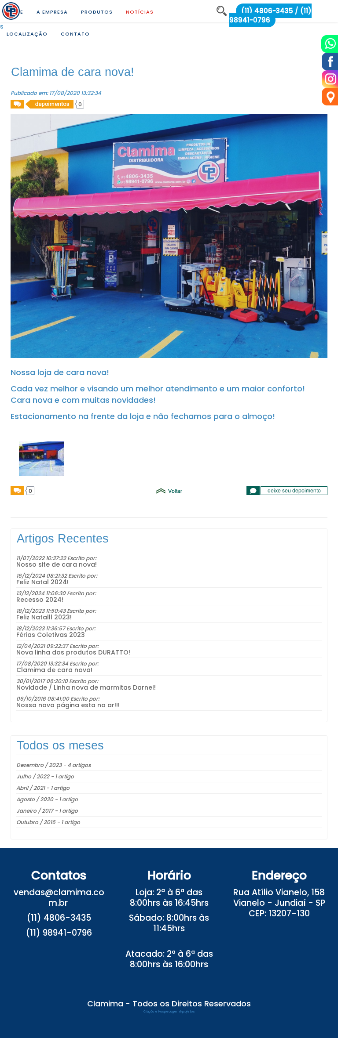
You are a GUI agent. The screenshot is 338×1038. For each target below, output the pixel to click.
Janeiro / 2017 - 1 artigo (47, 810)
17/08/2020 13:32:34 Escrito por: (57, 663)
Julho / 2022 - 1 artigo (45, 776)
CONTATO (75, 33)
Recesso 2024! (39, 599)
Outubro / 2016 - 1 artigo (48, 822)
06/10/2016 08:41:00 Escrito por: (57, 698)
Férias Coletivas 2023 (50, 634)
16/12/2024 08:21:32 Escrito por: (56, 575)
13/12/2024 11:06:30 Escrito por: (56, 593)
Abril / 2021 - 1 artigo (43, 788)
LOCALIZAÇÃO (27, 33)
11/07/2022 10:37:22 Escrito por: (56, 558)
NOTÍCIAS (140, 11)
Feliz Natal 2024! (42, 582)
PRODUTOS (97, 11)
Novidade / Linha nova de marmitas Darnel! (86, 687)
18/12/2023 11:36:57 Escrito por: (56, 628)
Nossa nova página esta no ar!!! (68, 705)
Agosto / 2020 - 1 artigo (47, 799)
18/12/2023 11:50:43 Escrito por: (56, 611)
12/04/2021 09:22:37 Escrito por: (57, 646)
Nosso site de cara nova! (56, 564)
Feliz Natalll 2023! (44, 617)
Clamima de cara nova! (54, 669)
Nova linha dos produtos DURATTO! (73, 652)
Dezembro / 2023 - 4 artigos (53, 765)
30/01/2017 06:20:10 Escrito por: (57, 681)
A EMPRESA (52, 11)
